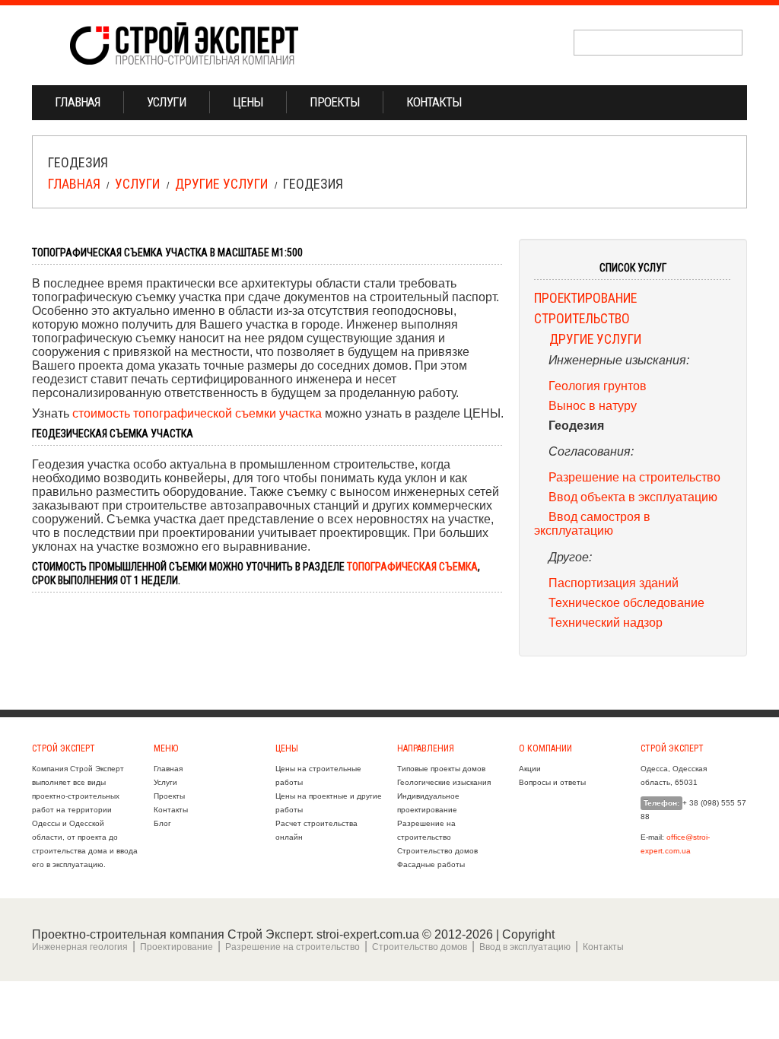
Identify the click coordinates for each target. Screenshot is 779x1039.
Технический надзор (605, 622)
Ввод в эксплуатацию (525, 947)
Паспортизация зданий (613, 582)
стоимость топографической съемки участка (197, 413)
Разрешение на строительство (634, 477)
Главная (77, 102)
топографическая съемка (412, 567)
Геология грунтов (597, 385)
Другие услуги (221, 184)
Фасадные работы (431, 864)
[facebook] (712, 103)
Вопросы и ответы (552, 782)
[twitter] (688, 103)
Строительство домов (437, 851)
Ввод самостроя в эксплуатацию (592, 523)
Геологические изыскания (444, 782)
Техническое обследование (626, 602)
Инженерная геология (80, 947)
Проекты (335, 102)
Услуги (166, 102)
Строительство (582, 318)
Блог (162, 823)
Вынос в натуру (592, 405)
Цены (248, 102)
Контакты (434, 102)
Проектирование (585, 298)
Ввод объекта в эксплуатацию (632, 497)
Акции (530, 768)
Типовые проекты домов (441, 768)
